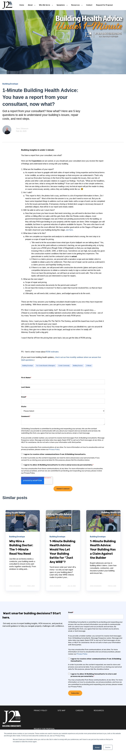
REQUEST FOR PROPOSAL (44, 729)
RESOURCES (99, 710)
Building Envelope (27, 365)
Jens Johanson (22, 128)
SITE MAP (61, 710)
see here (69, 230)
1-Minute (88, 365)
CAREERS (79, 710)
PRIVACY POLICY (40, 710)
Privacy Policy (54, 449)
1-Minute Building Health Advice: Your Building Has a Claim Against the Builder (103, 549)
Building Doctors (78, 365)
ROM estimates (52, 352)
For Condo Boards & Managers (45, 365)
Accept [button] (97, 747)
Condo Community (64, 365)
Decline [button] (107, 747)
